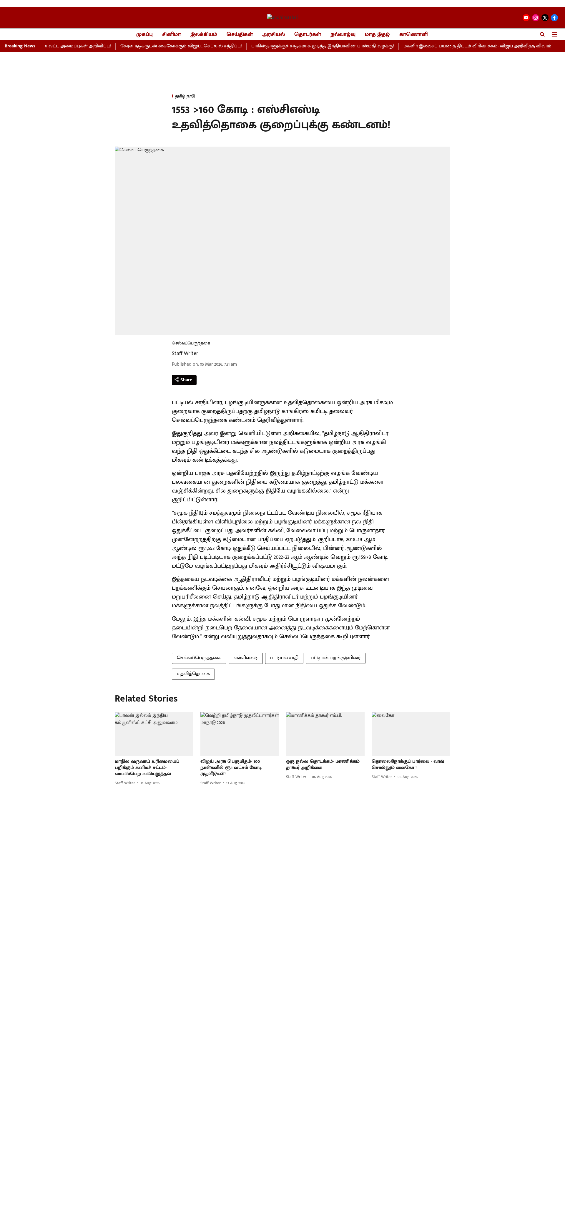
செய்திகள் (240, 35)
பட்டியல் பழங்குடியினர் (335, 658)
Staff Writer (185, 353)
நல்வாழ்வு (342, 35)
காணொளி (413, 35)
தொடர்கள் (307, 35)
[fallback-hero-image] (154, 734)
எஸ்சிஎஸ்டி (246, 658)
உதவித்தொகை (193, 674)
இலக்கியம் (203, 35)
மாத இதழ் (377, 35)
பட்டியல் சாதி (284, 658)
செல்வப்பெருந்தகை (199, 658)
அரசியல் (273, 35)
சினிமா (171, 35)
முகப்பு (144, 35)
